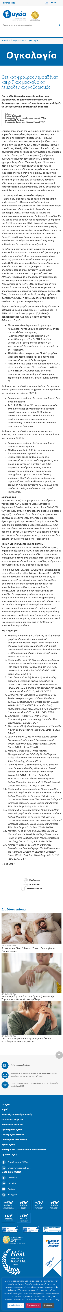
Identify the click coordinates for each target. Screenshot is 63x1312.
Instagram (12, 1195)
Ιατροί (4, 1109)
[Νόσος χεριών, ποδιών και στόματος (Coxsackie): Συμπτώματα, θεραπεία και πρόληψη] (31, 972)
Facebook (12, 1178)
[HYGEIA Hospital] (14, 15)
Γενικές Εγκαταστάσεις (13, 1135)
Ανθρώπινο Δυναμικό (12, 1125)
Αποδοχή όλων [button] (15, 1306)
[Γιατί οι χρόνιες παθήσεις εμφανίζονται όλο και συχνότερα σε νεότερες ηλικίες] (31, 1018)
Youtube (11, 1189)
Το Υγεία (6, 1105)
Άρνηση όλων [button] (33, 1306)
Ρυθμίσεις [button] (48, 1306)
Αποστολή (34, 884)
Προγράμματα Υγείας (12, 1130)
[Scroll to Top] (59, 1055)
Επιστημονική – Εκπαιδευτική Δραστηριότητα (24, 1150)
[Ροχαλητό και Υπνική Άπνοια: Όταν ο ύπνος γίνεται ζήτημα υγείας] (31, 928)
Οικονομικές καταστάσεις (14, 1140)
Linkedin (12, 1183)
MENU (54, 3)
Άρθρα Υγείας (8, 1145)
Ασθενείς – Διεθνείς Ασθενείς (17, 1115)
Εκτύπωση (34, 880)
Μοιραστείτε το (34, 889)
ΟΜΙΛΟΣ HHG (9, 3)
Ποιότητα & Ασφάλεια (12, 1120)
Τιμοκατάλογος (9, 1155)
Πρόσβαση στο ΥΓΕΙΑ (18, 1162)
